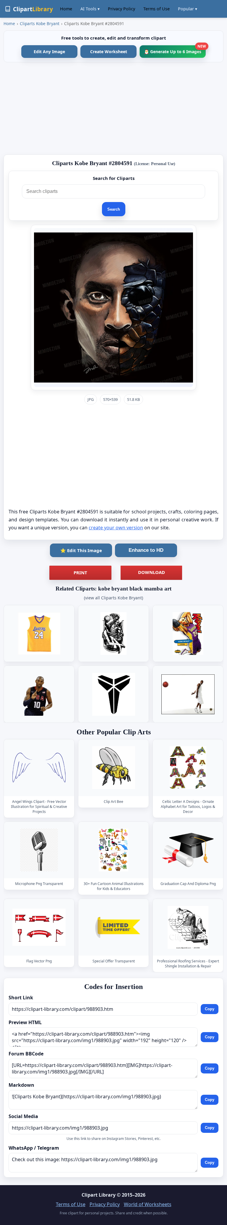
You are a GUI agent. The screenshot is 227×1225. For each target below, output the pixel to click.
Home (66, 9)
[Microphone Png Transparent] (39, 850)
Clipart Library (99, 1195)
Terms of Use (156, 9)
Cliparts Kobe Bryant (39, 23)
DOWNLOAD (151, 572)
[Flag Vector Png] (39, 927)
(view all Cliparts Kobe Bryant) (113, 598)
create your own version (116, 527)
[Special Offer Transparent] (113, 927)
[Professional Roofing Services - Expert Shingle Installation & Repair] (188, 927)
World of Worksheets (147, 1204)
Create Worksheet (108, 51)
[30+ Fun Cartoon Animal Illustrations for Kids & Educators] (113, 850)
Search (113, 209)
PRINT (80, 572)
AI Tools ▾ (90, 9)
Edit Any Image (49, 51)
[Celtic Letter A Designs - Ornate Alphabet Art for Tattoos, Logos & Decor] (188, 767)
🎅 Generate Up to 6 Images (175, 49)
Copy (209, 1009)
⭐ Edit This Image (81, 550)
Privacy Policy (121, 9)
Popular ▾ (187, 9)
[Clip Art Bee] (113, 767)
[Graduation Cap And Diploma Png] (188, 850)
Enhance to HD (146, 550)
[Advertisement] (113, 108)
